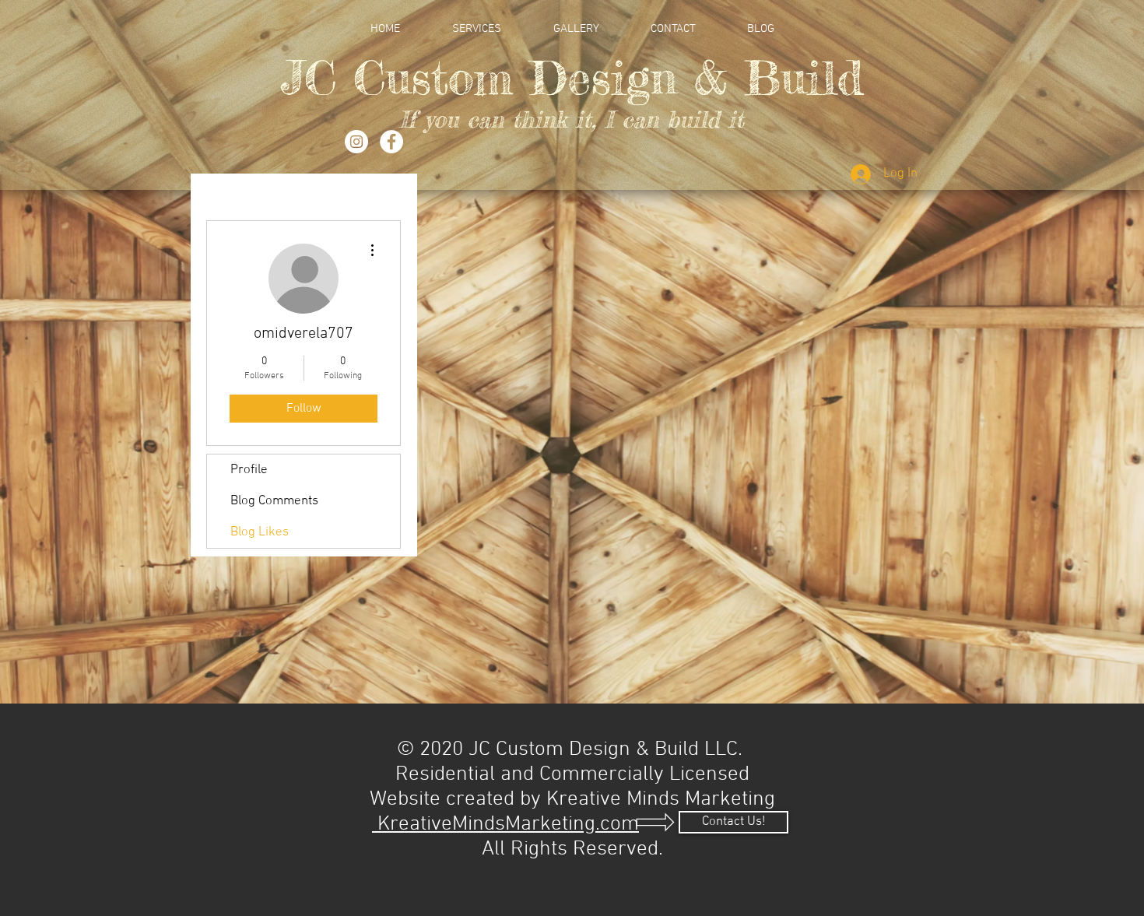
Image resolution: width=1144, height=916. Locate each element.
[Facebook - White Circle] (391, 141)
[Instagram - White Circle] (356, 141)
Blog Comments (274, 501)
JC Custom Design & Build (572, 77)
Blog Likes (259, 532)
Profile (249, 470)
